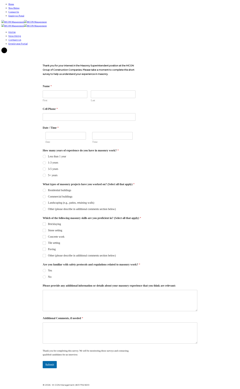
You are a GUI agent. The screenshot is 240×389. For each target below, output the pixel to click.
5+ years (52, 175)
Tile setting (54, 242)
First (45, 100)
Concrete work (56, 236)
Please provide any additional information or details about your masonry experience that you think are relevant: (109, 285)
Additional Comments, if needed (63, 318)
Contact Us (13, 12)
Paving (52, 249)
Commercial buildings (60, 196)
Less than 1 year (57, 156)
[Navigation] (4, 50)
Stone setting (55, 230)
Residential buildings (59, 190)
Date (48, 142)
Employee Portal (16, 15)
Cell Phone (50, 108)
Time (95, 142)
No (49, 276)
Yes (50, 270)
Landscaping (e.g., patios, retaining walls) (71, 202)
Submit (49, 364)
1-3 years (53, 162)
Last (93, 100)
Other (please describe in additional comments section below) (82, 209)
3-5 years (53, 168)
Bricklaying (54, 223)
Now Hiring (14, 8)
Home (11, 4)
